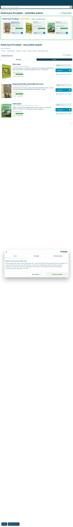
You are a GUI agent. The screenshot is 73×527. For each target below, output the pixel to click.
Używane (18, 51)
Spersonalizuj (35, 274)
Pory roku (35, 22)
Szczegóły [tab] (36, 256)
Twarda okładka (10, 51)
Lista (54, 59)
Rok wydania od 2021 (43, 51)
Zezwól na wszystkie (57, 274)
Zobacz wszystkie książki (38, 19)
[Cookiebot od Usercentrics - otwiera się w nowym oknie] (61, 252)
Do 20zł (3, 51)
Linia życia (58, 22)
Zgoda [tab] (15, 256)
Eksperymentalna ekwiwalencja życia (15, 22)
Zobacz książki (66, 13)
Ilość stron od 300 (32, 51)
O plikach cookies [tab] (57, 256)
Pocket (24, 51)
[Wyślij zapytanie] (71, 7)
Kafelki (19, 59)
